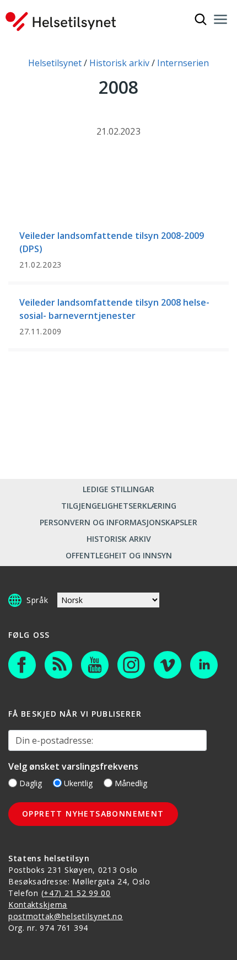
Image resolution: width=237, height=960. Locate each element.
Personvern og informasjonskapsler (118, 522)
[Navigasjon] (220, 19)
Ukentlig (78, 783)
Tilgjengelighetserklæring (118, 505)
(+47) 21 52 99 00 (76, 893)
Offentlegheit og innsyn (119, 555)
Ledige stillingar (118, 489)
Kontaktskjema (37, 904)
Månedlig (131, 783)
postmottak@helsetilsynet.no (65, 916)
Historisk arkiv (119, 539)
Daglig (30, 783)
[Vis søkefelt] (200, 19)
